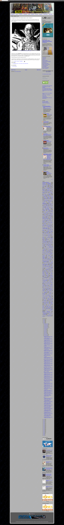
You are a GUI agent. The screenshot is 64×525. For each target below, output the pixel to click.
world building (45, 313)
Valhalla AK (48, 302)
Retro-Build (50, 274)
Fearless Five (44, 226)
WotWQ (44, 314)
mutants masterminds (45, 258)
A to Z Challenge (47, 188)
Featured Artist (44, 57)
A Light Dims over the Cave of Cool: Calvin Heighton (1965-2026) (48, 475)
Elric (48, 223)
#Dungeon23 (15, 63)
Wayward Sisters (44, 307)
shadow (52, 280)
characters (50, 203)
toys (52, 297)
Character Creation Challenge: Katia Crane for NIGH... (47, 407)
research (47, 274)
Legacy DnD (51, 246)
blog (52, 197)
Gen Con (45, 231)
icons (44, 239)
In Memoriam (50, 239)
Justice (43, 244)
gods (51, 232)
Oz (44, 269)
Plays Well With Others (45, 63)
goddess (48, 232)
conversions (43, 210)
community (47, 208)
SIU (51, 283)
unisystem (45, 300)
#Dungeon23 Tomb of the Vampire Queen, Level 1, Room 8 (48, 392)
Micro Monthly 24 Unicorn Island (46, 88)
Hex (52, 235)
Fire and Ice (46, 227)
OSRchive (46, 268)
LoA (45, 248)
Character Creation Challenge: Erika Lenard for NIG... (47, 403)
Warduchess (50, 305)
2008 (44, 434)
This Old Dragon (44, 66)
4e (49, 186)
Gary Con (51, 230)
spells (47, 285)
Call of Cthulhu (46, 200)
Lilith (52, 247)
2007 (44, 435)
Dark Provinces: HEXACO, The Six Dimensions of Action (47, 166)
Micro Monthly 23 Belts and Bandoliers (47, 85)
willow (43, 309)
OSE (23, 63)
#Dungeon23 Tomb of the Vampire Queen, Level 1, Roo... (48, 337)
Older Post (38, 69)
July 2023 (45, 329)
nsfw (43, 263)
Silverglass (48, 282)
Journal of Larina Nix (46, 243)
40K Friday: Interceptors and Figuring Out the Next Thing (49, 173)
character (44, 203)
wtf (47, 314)
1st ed (47, 185)
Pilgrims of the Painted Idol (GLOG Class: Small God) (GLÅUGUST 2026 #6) (47, 135)
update (49, 300)
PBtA (51, 269)
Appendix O (13, 14)
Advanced (43, 189)
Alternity (46, 191)
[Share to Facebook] (14, 62)
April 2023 (45, 332)
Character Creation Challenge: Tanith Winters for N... (47, 410)
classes (50, 205)
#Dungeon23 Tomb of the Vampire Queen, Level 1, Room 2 (48, 414)
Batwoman (43, 195)
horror (49, 237)
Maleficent (43, 251)
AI (43, 191)
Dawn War (45, 213)
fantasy (43, 225)
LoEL (47, 248)
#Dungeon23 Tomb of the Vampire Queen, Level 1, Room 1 (48, 417)
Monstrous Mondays (45, 60)
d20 (52, 211)
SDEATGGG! (43, 279)
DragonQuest (49, 219)
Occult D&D (49, 263)
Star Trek (51, 286)
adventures (48, 190)
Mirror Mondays (46, 254)
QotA (46, 272)
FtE (45, 229)
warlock (43, 306)
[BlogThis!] (12, 62)
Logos (29, 14)
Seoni (49, 280)
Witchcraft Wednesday (46, 311)
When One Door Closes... (47, 382)
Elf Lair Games (51, 222)
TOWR (50, 297)
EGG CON (46, 222)
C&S (42, 200)
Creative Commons (45, 211)
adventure (43, 190)
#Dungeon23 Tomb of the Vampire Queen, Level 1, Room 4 (48, 405)
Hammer (44, 234)
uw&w (48, 301)
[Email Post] (24, 61)
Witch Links (50, 14)
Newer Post (13, 69)
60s (44, 187)
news (50, 260)
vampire (51, 302)
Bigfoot (44, 196)
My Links (36, 14)
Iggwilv (46, 239)
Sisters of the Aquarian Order (47, 283)
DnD (50, 216)
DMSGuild (47, 216)
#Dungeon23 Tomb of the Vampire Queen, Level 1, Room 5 (48, 402)
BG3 (52, 195)
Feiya (43, 227)
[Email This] (11, 62)
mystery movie (51, 258)
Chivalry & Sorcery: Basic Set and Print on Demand (48, 352)
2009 (44, 433)
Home (26, 69)
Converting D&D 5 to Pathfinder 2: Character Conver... (48, 349)
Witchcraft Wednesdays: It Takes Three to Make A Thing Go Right (49, 469)
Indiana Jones (48, 240)
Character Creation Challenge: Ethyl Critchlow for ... (47, 395)
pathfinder (47, 269)
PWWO (43, 272)
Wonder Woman (49, 312)
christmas (48, 204)
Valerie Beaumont (44, 302)
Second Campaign (44, 280)
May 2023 (45, 331)
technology (50, 292)
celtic (50, 201)
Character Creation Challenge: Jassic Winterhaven (47, 415)
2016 (44, 425)
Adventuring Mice (44, 96)
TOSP (47, 297)
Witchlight (43, 312)
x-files (51, 314)
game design (49, 229)
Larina (43, 246)
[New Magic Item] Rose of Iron (47, 108)
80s (50, 187)
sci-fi (50, 278)
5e (52, 186)
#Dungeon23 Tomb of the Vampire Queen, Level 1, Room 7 (48, 394)
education (43, 222)
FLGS (49, 227)
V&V (50, 301)
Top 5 (45, 297)
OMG (49, 265)
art (47, 192)
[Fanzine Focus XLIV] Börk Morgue (49, 114)
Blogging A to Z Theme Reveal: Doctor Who (49, 456)
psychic (49, 271)
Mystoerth (40, 14)
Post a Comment (14, 66)
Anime (50, 191)
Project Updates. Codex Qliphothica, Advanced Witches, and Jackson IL (47, 41)
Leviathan (45, 247)
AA (52, 188)
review (48, 275)
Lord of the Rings (51, 248)
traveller (44, 298)
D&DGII (49, 211)
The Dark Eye (49, 294)
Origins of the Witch (47, 267)
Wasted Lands (48, 306)
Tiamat (50, 296)
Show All (52, 179)
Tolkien (43, 297)
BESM (49, 195)
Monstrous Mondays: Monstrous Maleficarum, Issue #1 (48, 412)
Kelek (46, 244)
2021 (44, 420)
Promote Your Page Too (44, 78)
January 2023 (46, 335)
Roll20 (45, 276)
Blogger (47, 521)
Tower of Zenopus (45, 171)
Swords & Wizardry (48, 290)
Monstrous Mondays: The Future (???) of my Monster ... (48, 338)
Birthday (48, 196)
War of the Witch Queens (45, 67)
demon (52, 213)
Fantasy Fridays (48, 225)
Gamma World (47, 230)
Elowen (45, 223)
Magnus (47, 250)
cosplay (52, 210)
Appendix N (43, 192)
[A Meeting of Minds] (45, 122)
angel (48, 191)
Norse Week (48, 262)
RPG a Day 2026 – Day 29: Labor (47, 148)
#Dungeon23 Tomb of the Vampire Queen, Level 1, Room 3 (48, 408)
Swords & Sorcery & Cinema (46, 64)
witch (52, 309)
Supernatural (51, 288)
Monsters (32, 14)
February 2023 (46, 334)
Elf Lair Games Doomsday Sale (48, 379)
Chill (45, 204)
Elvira (51, 223)
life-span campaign (49, 247)
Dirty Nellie (51, 215)
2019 (44, 422)
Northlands (51, 262)
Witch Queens (46, 14)
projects (43, 271)
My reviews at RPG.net (45, 102)
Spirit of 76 (43, 286)
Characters (20, 14)
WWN (49, 314)
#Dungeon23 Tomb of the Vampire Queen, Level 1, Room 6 (48, 398)
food (51, 227)
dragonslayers (47, 220)
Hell (45, 235)
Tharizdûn (50, 293)
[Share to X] (13, 62)
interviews (52, 240)
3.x (46, 186)
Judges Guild (50, 243)
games (43, 230)
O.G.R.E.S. (46, 263)
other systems (50, 268)
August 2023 (45, 328)
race (51, 272)
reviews (51, 275)
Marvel (51, 251)
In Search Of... (44, 58)
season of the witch (48, 279)
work (52, 312)
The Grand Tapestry (46, 121)
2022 (44, 419)
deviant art (46, 215)
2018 (44, 423)
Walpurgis (47, 305)
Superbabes (43, 288)
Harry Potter (48, 234)
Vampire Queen (26, 63)
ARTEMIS (51, 192)
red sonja (43, 274)
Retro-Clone (43, 275)
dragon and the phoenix (45, 218)
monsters (49, 255)
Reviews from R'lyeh (46, 113)
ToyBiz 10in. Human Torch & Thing (49, 141)
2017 (44, 424)
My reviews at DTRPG (45, 101)
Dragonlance (45, 219)
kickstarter (49, 244)
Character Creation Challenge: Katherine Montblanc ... (47, 400)
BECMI (47, 195)
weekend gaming (49, 307)
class (52, 204)
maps (46, 251)
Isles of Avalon (20, 63)
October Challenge (45, 264)
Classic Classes (51, 206)
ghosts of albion (50, 231)
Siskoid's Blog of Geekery (46, 126)
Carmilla (44, 201)
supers (44, 289)
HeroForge (49, 235)
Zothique (43, 316)
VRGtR (43, 305)
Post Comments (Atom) (18, 71)
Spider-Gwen (50, 285)
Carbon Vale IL (51, 200)
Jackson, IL (43, 59)
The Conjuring (44, 294)
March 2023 (45, 333)
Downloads (25, 14)
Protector (46, 271)
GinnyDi (45, 232)
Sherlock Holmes (44, 282)
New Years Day (47, 260)
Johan (52, 242)
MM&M (50, 254)
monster (43, 255)
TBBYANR (45, 292)
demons (45, 214)
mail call (50, 250)
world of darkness (51, 313)
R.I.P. (49, 272)
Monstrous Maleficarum (45, 256)
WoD (45, 312)
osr (42, 268)
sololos (42, 521)
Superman (47, 288)
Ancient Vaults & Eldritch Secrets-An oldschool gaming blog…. (47, 107)
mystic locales (45, 259)
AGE (52, 190)
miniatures (51, 253)
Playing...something (46, 371)
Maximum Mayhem (49, 252)
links (44, 248)
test (47, 293)
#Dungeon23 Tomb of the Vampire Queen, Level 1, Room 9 (48, 390)
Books (17, 14)
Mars (48, 251)
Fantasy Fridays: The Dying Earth (48, 462)
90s (42, 188)
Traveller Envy (49, 298)
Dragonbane (51, 218)
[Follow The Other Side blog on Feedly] (45, 83)
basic (17, 63)
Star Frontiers (47, 286)
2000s (50, 185)
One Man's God (44, 62)
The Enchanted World (45, 65)
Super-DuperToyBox (46, 140)
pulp (51, 271)
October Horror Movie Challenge (46, 61)
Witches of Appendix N (45, 68)
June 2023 (45, 330)
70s (47, 187)
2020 (44, 421)
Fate (52, 225)
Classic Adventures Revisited (45, 206)
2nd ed (43, 186)
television (43, 293)
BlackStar (48, 197)
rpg (47, 276)
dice (48, 215)
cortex (48, 210)
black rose (51, 196)
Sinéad (52, 282)
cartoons (48, 201)
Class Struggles (46, 205)
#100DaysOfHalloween (45, 182)
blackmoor (45, 197)
